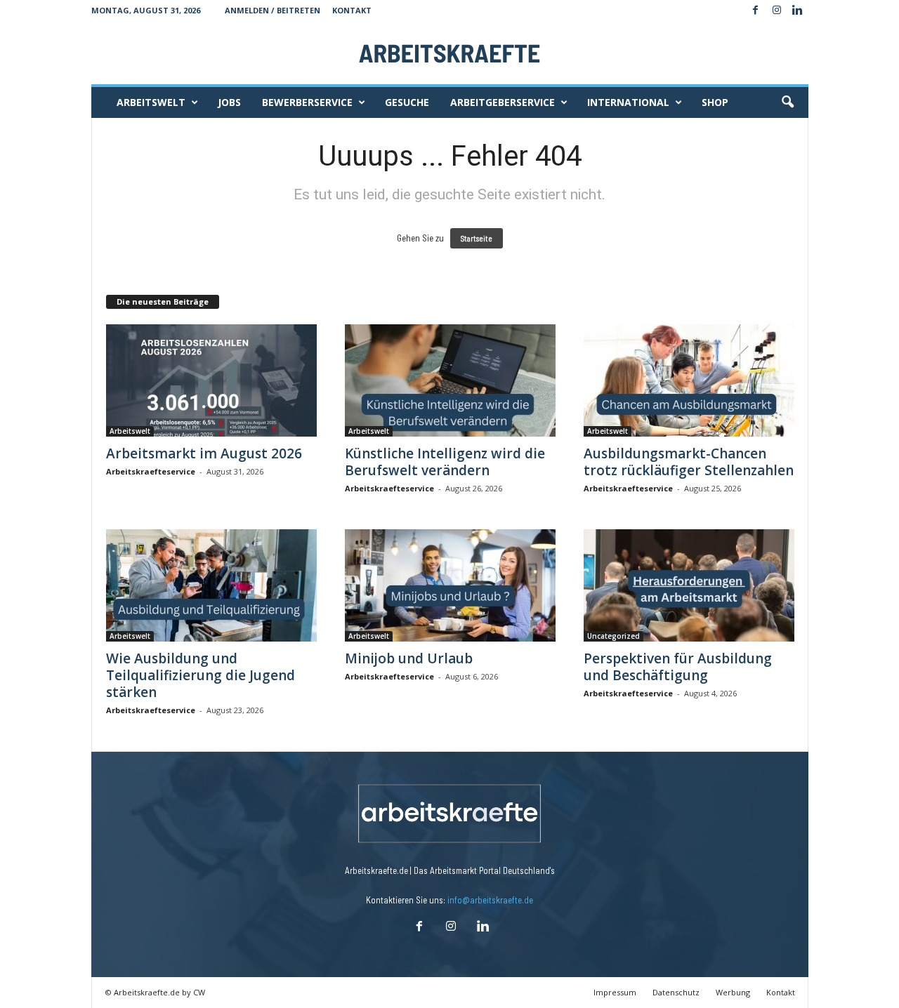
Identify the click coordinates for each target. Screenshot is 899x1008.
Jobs (229, 102)
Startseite (476, 238)
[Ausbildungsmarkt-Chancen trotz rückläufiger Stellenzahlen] (689, 380)
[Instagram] (776, 10)
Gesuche (407, 102)
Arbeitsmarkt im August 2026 (204, 453)
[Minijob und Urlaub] (450, 585)
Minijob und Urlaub (409, 658)
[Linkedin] (797, 10)
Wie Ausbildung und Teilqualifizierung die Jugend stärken (200, 675)
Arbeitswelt (151, 102)
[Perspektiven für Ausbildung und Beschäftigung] (689, 585)
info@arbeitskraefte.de (490, 900)
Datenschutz (676, 992)
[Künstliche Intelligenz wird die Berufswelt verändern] (450, 380)
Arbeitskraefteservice (150, 471)
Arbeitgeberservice (502, 102)
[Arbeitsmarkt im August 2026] (211, 380)
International (628, 102)
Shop (715, 102)
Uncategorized (613, 636)
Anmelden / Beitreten (272, 10)
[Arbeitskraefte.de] (449, 52)
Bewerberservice (307, 102)
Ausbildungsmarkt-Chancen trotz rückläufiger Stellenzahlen (689, 461)
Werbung (733, 992)
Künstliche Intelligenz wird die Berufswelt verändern (445, 461)
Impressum (614, 992)
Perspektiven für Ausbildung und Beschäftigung (678, 666)
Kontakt (352, 10)
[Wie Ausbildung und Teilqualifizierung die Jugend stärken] (211, 585)
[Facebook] (755, 10)
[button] (787, 102)
